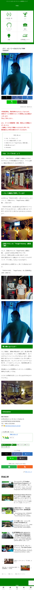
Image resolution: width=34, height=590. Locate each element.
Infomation (8, 147)
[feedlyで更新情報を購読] (11, 437)
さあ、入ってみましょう (12, 138)
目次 (15, 135)
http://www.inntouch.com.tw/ (12, 426)
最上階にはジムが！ (11, 145)
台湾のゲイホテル (7, 444)
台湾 (8, 447)
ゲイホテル (21, 444)
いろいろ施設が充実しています (13, 140)
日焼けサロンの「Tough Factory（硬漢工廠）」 (17, 142)
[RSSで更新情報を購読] (13, 437)
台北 (4, 447)
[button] (22, 102)
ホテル (14, 444)
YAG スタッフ (14, 434)
